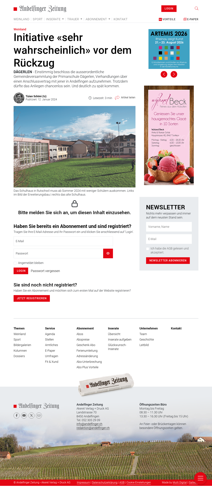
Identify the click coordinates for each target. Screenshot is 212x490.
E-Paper (50, 354)
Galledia (193, 486)
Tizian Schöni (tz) (36, 100)
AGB (122, 486)
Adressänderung (87, 360)
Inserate (113, 333)
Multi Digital (180, 486)
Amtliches (51, 349)
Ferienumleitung (87, 354)
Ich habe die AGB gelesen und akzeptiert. (170, 254)
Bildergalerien (22, 349)
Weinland (21, 23)
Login (21, 275)
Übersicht (114, 338)
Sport (38, 23)
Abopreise (83, 343)
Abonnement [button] (97, 23)
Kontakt (121, 23)
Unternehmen (148, 333)
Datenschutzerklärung (104, 486)
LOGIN (169, 10)
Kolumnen (20, 354)
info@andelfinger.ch (89, 428)
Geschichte (146, 343)
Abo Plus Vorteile (87, 371)
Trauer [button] (73, 23)
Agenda (50, 338)
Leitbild (144, 349)
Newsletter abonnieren (167, 264)
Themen (19, 333)
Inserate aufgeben (120, 343)
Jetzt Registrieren (32, 302)
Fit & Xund (51, 366)
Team (143, 338)
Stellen (49, 343)
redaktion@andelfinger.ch (93, 432)
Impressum (83, 486)
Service (50, 333)
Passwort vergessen (45, 275)
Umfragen (51, 360)
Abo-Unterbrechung (89, 366)
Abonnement (85, 333)
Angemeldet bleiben (31, 267)
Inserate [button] (53, 23)
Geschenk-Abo (86, 349)
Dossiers (19, 360)
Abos (80, 338)
